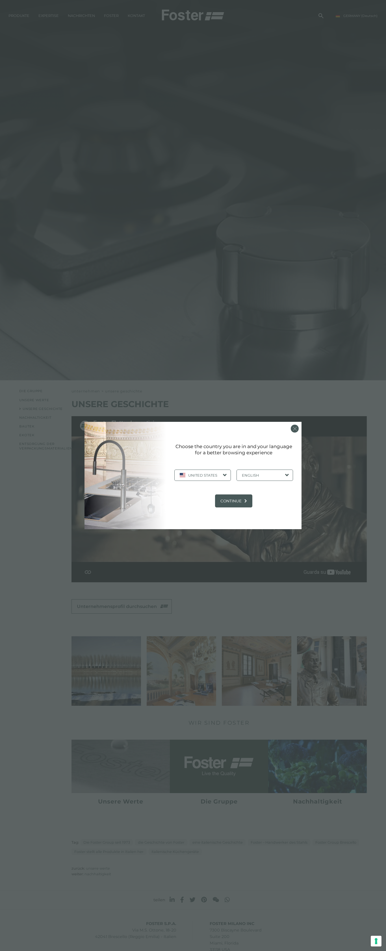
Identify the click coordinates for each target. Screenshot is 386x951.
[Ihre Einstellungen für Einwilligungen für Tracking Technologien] (376, 941)
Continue (231, 501)
